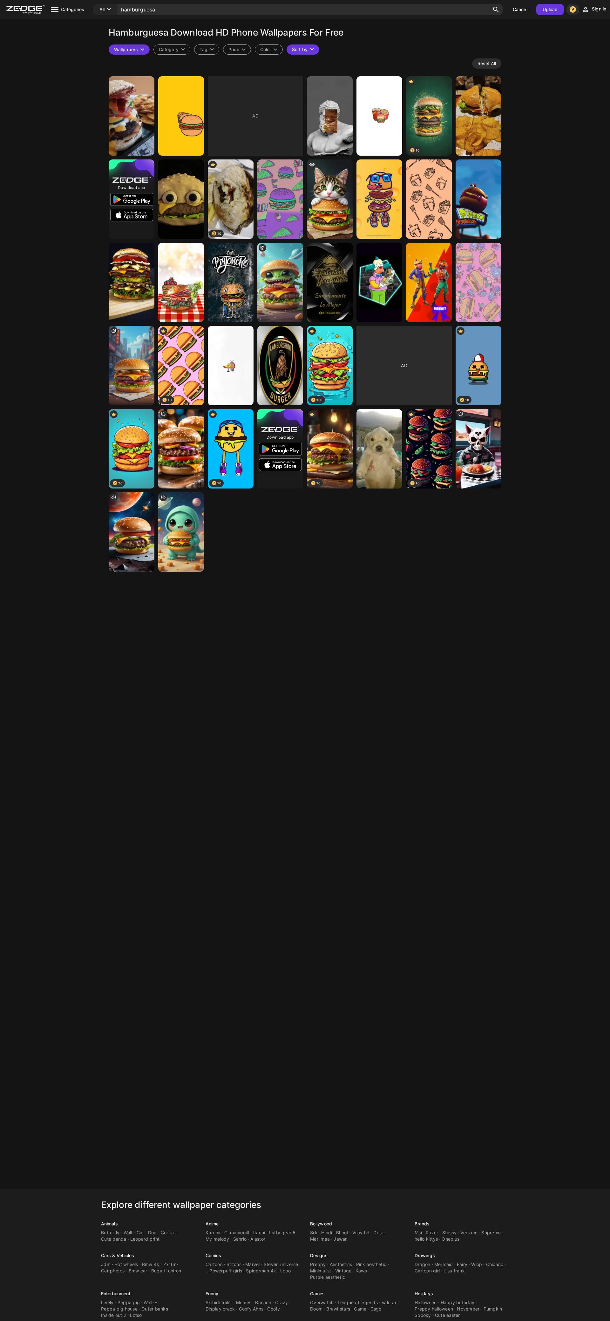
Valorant (390, 1302)
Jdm (106, 1264)
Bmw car (138, 1270)
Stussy (449, 1232)
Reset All (487, 63)
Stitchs (234, 1264)
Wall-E (150, 1302)
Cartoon (214, 1264)
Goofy (273, 1308)
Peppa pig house (119, 1308)
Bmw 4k (150, 1264)
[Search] (496, 9)
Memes (243, 1302)
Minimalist (320, 1270)
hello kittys (426, 1239)
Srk (313, 1232)
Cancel (520, 9)
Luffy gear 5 (282, 1232)
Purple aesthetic (327, 1277)
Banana (263, 1302)
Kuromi (213, 1232)
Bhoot (342, 1232)
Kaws (361, 1270)
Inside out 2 (113, 1315)
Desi (378, 1232)
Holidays (424, 1293)
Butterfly (110, 1232)
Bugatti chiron (166, 1270)
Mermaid (443, 1264)
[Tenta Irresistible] (330, 282)
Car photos (113, 1270)
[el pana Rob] (131, 365)
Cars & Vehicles (117, 1255)
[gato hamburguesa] (330, 199)
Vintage (343, 1270)
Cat (140, 1232)
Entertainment (115, 1293)
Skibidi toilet (219, 1302)
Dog (152, 1232)
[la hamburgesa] (181, 532)
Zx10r (169, 1264)
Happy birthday (458, 1302)
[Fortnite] (429, 199)
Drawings (425, 1255)
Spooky (423, 1315)
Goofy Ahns (251, 1308)
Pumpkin (493, 1308)
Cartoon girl (427, 1270)
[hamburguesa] (280, 199)
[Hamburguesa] (131, 116)
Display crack (220, 1308)
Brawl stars (338, 1308)
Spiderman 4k (261, 1270)
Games (317, 1293)
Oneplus (450, 1239)
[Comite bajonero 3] (231, 282)
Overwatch (322, 1302)
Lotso (136, 1315)
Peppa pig (129, 1302)
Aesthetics (341, 1264)
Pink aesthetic (371, 1264)
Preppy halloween (434, 1308)
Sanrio (240, 1239)
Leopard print (144, 1239)
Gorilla (167, 1232)
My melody (217, 1239)
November (468, 1308)
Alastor (257, 1239)
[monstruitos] (280, 282)
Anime (212, 1223)
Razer (432, 1232)
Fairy (462, 1264)
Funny (212, 1293)
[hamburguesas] (478, 282)
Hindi (326, 1232)
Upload (550, 9)
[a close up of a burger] (181, 449)
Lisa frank (454, 1270)
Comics (213, 1255)
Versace (469, 1232)
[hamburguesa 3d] (181, 116)
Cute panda (113, 1239)
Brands (422, 1223)
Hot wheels (126, 1264)
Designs (319, 1255)
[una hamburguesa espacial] (131, 532)
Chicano (495, 1264)
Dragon (422, 1264)
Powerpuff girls (225, 1270)
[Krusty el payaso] (379, 282)
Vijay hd (360, 1232)
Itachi (259, 1232)
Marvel (252, 1264)
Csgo (376, 1308)
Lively (107, 1302)
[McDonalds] (379, 116)
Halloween (426, 1302)
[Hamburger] (181, 282)
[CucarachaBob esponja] (231, 365)
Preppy (318, 1264)
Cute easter (447, 1315)
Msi (418, 1232)
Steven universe (281, 1264)
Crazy (281, 1302)
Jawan (341, 1239)
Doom (316, 1308)
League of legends (358, 1302)
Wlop (476, 1264)
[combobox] (206, 49)
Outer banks (154, 1308)
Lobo (285, 1270)
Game (360, 1308)
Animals (109, 1223)
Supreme (491, 1232)
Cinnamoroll (236, 1232)
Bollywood (321, 1223)
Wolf (128, 1232)
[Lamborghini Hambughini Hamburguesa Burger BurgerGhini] (280, 365)
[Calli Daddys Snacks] (131, 282)
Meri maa (320, 1239)
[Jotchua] (379, 449)
